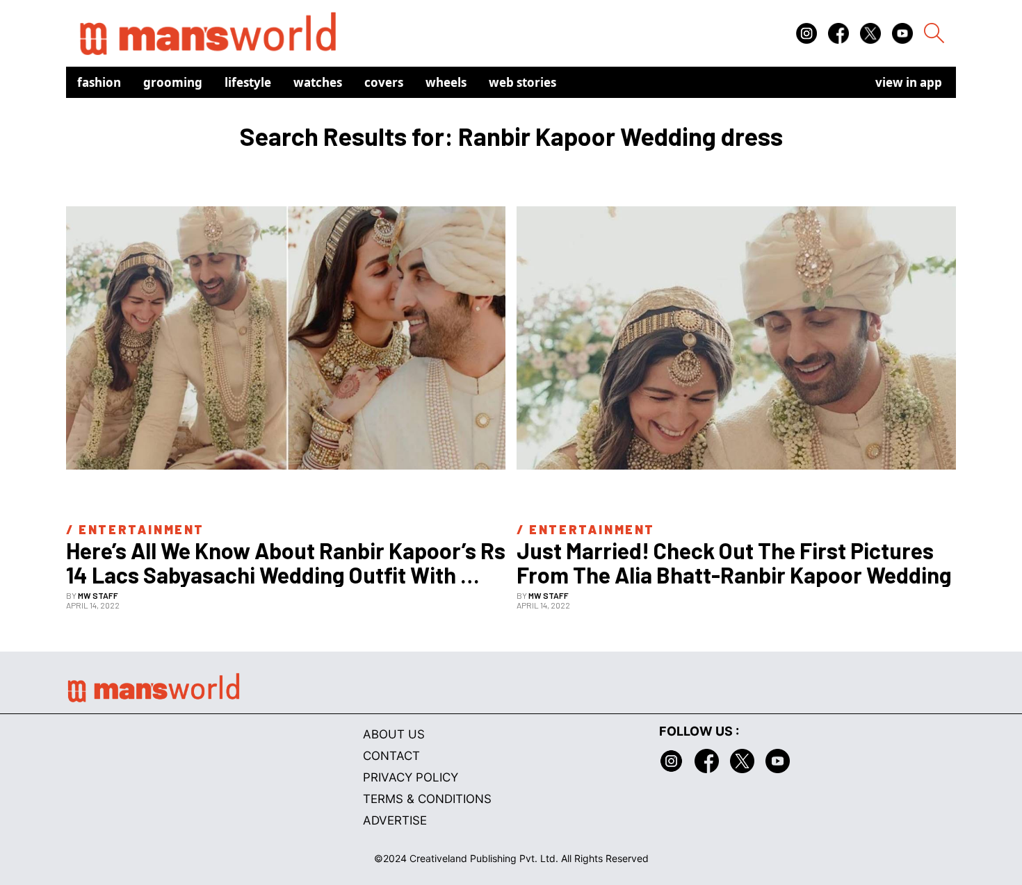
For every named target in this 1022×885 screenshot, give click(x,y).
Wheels (446, 82)
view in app (908, 82)
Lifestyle (248, 82)
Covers (383, 82)
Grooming (172, 82)
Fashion (99, 82)
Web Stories (522, 82)
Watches (317, 82)
